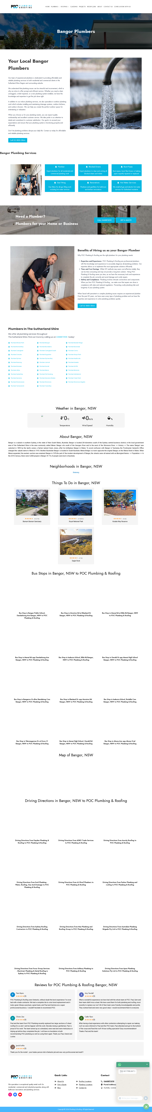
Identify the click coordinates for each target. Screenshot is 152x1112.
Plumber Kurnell (44, 366)
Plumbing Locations (85, 1084)
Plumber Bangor (45, 343)
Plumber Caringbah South (48, 350)
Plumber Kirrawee (16, 366)
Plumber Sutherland (74, 374)
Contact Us (108, 7)
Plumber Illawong (16, 362)
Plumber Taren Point (74, 378)
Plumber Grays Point (74, 354)
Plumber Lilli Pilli (73, 366)
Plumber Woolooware (17, 382)
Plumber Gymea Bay (46, 358)
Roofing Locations (85, 1081)
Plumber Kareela (73, 362)
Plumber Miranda (73, 370)
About (99, 7)
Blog (59, 1088)
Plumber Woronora (45, 382)
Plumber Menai (44, 370)
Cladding (74, 7)
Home (47, 7)
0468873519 (61, 337)
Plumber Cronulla (16, 354)
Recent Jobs (91, 7)
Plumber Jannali (45, 362)
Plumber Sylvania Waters (47, 378)
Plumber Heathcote (74, 358)
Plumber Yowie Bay (45, 386)
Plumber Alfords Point (17, 343)
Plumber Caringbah (17, 350)
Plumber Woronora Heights (76, 382)
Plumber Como (73, 350)
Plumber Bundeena (46, 347)
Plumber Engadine (45, 354)
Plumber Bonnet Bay (17, 347)
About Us (60, 1081)
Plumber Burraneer (74, 347)
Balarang (76, 472)
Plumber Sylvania (16, 378)
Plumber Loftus (15, 370)
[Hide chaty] (146, 1106)
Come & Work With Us (122, 7)
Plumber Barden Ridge (75, 343)
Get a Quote (61, 1084)
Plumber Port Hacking (46, 374)
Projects (82, 7)
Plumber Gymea (16, 358)
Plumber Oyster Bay (17, 374)
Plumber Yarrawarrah (17, 386)
